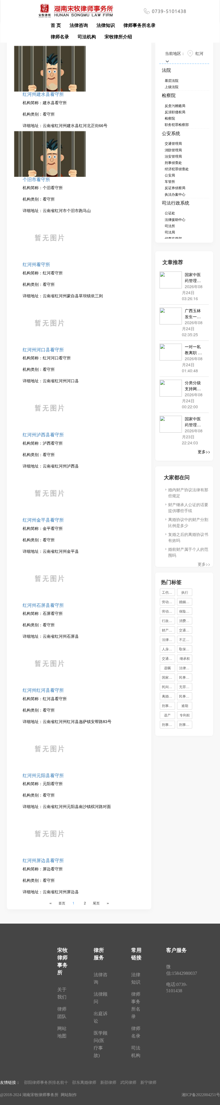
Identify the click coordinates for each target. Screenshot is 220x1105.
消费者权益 (185, 620)
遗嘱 (167, 667)
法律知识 (106, 25)
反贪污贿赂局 (175, 105)
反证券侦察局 (175, 187)
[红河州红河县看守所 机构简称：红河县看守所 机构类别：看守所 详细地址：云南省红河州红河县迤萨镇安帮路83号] (79, 450)
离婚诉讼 (168, 696)
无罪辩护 (185, 686)
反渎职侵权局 (175, 111)
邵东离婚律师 (84, 1082)
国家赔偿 (168, 677)
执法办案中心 (175, 194)
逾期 (184, 705)
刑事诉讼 (185, 724)
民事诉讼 (185, 677)
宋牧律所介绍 (118, 36)
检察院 (169, 95)
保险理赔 (185, 611)
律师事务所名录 (139, 25)
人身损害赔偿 (168, 648)
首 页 (56, 25)
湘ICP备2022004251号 (201, 1095)
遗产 (167, 714)
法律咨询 (79, 25)
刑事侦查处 (173, 162)
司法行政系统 (175, 202)
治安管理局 (173, 156)
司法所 (170, 225)
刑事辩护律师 (168, 705)
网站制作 (69, 1095)
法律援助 (185, 667)
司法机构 (87, 36)
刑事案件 (168, 724)
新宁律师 (148, 1082)
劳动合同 (168, 601)
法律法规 (168, 639)
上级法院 (171, 86)
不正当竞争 (185, 639)
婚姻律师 (185, 601)
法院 (166, 70)
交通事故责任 (185, 629)
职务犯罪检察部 (177, 124)
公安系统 (171, 133)
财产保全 (168, 629)
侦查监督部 (173, 238)
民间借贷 (168, 686)
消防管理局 (173, 149)
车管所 (170, 181)
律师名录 (60, 36)
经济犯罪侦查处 (177, 168)
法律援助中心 (175, 219)
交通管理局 (173, 143)
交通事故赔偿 (168, 658)
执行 (184, 592)
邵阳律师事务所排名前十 (46, 1082)
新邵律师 (108, 1082)
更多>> (204, 451)
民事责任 (185, 696)
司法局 (170, 231)
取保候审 (185, 648)
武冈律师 (128, 1082)
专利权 (185, 714)
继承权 (185, 658)
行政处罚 (168, 620)
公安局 (170, 175)
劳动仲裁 (168, 611)
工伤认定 (168, 592)
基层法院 (171, 80)
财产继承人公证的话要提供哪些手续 (188, 507)
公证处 (170, 212)
